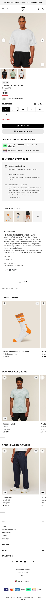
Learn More (11, 147)
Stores (23, 575)
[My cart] (43, 9)
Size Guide (40, 104)
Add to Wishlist (24, 131)
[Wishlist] (37, 303)
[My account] (38, 9)
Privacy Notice (23, 572)
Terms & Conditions (23, 569)
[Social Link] (13, 562)
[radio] (4, 74)
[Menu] (3, 9)
